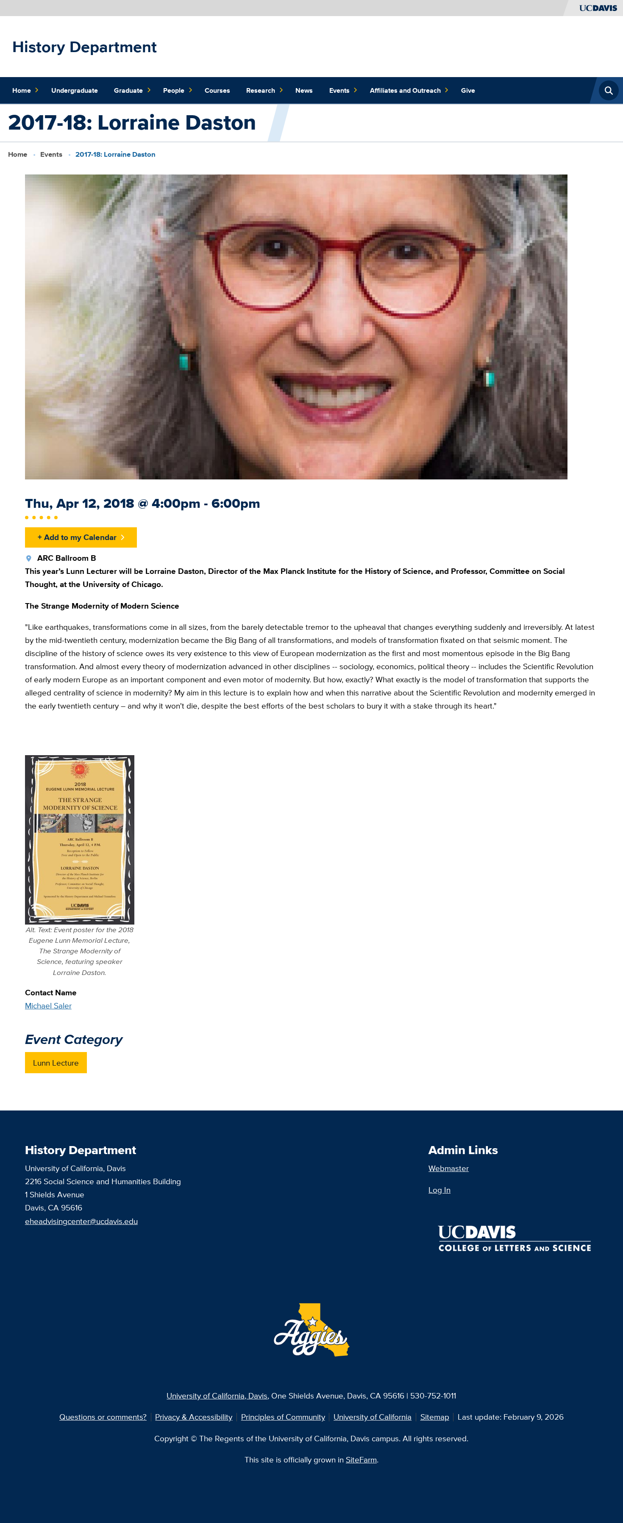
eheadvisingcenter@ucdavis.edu (81, 1221)
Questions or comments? (103, 1417)
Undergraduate (74, 90)
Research (260, 90)
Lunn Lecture (56, 1063)
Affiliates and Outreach (405, 90)
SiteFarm (361, 1459)
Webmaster (448, 1168)
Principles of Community (283, 1417)
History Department (84, 46)
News (304, 90)
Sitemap (434, 1417)
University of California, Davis (217, 1395)
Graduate (128, 90)
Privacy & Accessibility (193, 1417)
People (173, 90)
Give (468, 90)
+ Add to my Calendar (77, 537)
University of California (373, 1417)
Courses (217, 90)
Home (21, 90)
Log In (439, 1190)
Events (339, 90)
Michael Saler (48, 1005)
